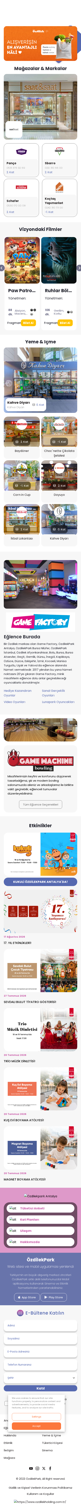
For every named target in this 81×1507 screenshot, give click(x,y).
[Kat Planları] (40, 1219)
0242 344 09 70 (16, 203)
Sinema (47, 1450)
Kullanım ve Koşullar (40, 1494)
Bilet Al (28, 323)
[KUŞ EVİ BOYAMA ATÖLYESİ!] (40, 1095)
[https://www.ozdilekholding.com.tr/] (40, 1502)
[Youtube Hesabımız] (31, 1468)
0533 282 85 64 (54, 203)
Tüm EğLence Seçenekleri (40, 804)
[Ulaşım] (40, 1231)
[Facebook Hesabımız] (50, 1468)
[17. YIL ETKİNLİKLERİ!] (40, 917)
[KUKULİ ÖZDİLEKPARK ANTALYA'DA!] (40, 882)
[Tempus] (58, 260)
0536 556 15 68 (54, 168)
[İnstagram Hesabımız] (37, 1468)
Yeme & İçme (51, 1435)
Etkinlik (8, 1443)
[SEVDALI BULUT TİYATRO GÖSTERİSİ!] (40, 976)
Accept (36, 1426)
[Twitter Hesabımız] (44, 1468)
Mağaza (9, 1458)
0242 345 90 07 (16, 168)
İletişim (9, 1450)
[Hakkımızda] (40, 1242)
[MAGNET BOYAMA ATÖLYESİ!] (40, 1154)
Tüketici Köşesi (52, 1443)
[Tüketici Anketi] (40, 1208)
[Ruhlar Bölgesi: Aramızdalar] (22, 260)
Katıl (41, 1388)
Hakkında (10, 1435)
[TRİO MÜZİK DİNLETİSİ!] (40, 1035)
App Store (28, 1297)
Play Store (55, 1297)
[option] (40, 106)
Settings (36, 1416)
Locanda (13, 407)
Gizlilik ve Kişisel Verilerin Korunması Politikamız (40, 1488)
